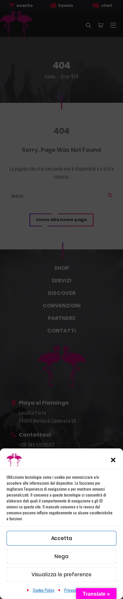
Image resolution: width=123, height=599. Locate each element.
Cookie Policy (43, 590)
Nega (61, 556)
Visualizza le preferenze (61, 574)
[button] (113, 460)
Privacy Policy (75, 590)
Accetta (61, 538)
